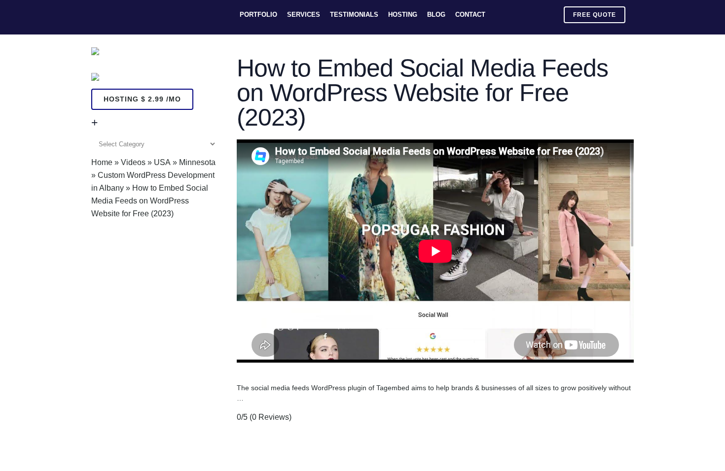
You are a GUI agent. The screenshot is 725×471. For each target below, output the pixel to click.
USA (162, 162)
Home (101, 162)
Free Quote (594, 14)
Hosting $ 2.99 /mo (142, 99)
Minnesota (197, 162)
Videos (133, 162)
